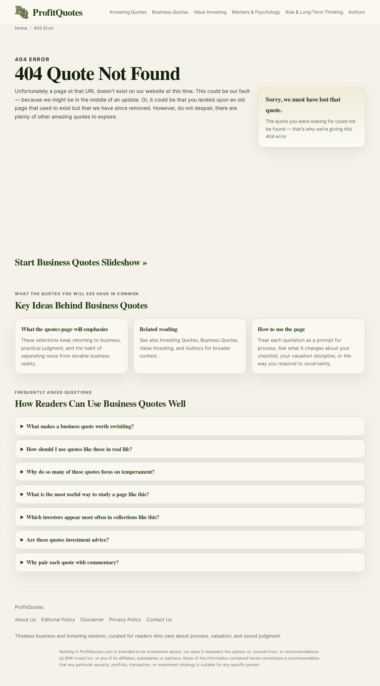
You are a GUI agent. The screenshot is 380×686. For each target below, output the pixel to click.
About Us (25, 619)
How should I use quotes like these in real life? (79, 449)
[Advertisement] (190, 193)
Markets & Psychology (256, 12)
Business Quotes (170, 12)
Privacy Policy (125, 619)
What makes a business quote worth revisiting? (80, 426)
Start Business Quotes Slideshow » (81, 262)
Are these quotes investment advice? (67, 539)
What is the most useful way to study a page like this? (87, 494)
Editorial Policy (58, 619)
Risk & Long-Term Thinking (314, 12)
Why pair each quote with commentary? (72, 562)
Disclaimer (92, 619)
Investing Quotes (128, 12)
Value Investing (210, 12)
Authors (356, 12)
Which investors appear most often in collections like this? (92, 517)
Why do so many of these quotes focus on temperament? (90, 471)
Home (21, 28)
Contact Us (159, 619)
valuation (302, 356)
